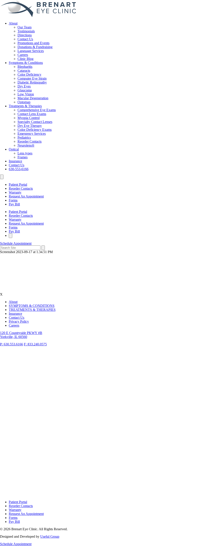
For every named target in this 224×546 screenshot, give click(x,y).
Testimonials (26, 31)
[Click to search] (43, 247)
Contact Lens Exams (32, 114)
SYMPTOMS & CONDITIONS (31, 306)
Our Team (25, 27)
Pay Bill (14, 204)
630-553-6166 (18, 169)
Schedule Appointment (16, 243)
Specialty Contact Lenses (35, 122)
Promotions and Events (33, 43)
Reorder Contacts (30, 141)
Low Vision (26, 94)
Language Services (31, 51)
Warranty (15, 192)
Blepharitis (25, 66)
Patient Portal (18, 184)
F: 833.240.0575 (35, 344)
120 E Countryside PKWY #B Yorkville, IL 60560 (21, 335)
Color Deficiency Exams (35, 129)
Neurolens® (26, 145)
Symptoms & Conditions (26, 63)
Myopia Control (29, 118)
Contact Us (25, 39)
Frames (23, 157)
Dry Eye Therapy (30, 126)
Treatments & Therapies (25, 106)
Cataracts (24, 70)
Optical (14, 149)
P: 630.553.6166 (11, 344)
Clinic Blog (25, 59)
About (13, 23)
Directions (25, 35)
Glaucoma (25, 90)
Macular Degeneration (33, 98)
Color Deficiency (29, 74)
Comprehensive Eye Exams (37, 110)
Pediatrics (24, 137)
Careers (23, 55)
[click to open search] (2, 177)
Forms (13, 200)
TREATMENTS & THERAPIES (32, 310)
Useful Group (49, 536)
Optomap (24, 102)
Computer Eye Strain (32, 78)
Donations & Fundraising (35, 47)
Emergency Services (32, 133)
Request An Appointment (26, 196)
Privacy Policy (19, 321)
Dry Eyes (24, 86)
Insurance (15, 161)
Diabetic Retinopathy (32, 82)
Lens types (25, 153)
